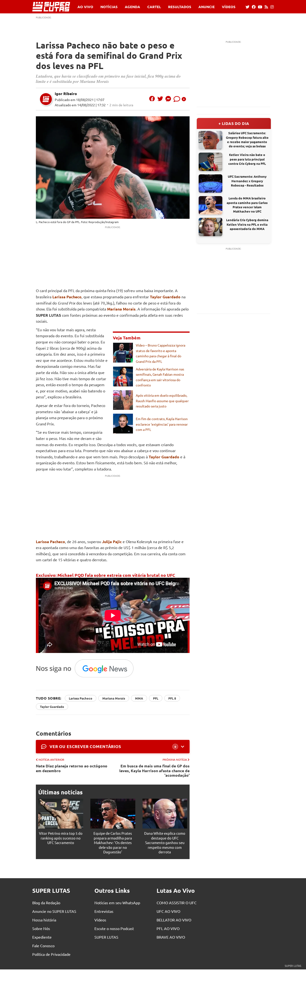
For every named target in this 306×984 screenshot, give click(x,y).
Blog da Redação (46, 902)
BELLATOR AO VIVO (174, 919)
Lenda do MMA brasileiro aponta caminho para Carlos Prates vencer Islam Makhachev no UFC (247, 204)
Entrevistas (103, 911)
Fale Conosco (43, 945)
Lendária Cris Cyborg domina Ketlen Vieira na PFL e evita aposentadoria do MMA (247, 224)
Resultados (179, 7)
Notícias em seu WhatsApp (117, 902)
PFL (155, 698)
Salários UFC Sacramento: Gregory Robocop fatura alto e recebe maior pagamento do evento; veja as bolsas (247, 139)
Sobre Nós (41, 928)
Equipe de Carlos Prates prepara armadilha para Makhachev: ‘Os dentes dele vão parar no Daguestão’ (112, 842)
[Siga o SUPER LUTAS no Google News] (87, 677)
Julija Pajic (112, 541)
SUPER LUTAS (106, 937)
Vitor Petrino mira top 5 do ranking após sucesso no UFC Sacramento (60, 838)
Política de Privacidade (51, 954)
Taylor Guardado (165, 296)
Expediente (42, 937)
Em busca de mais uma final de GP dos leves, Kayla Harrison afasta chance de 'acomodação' (154, 770)
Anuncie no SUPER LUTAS (54, 911)
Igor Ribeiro (66, 93)
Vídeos (228, 7)
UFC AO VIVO (168, 911)
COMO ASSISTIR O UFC (177, 902)
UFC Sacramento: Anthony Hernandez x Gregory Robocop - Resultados (247, 180)
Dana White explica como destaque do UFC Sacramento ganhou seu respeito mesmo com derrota (164, 842)
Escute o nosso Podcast (114, 928)
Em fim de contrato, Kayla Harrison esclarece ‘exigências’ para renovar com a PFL (162, 424)
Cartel (154, 7)
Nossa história (44, 919)
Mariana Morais (121, 308)
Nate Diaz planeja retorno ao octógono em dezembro (71, 768)
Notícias (109, 7)
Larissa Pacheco (67, 296)
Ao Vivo (85, 7)
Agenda (132, 7)
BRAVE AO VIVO (171, 937)
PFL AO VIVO (168, 928)
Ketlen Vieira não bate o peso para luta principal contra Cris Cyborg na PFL (247, 159)
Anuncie (206, 7)
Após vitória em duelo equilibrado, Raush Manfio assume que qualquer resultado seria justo (162, 400)
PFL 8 (172, 698)
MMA (139, 698)
